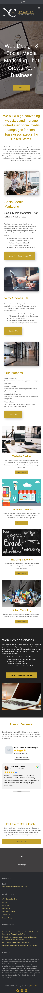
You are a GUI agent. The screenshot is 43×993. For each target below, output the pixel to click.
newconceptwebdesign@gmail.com (14, 886)
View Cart (7, 914)
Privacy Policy (7, 918)
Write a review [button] (22, 757)
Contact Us (6, 908)
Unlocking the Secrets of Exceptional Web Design (19, 945)
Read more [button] (8, 786)
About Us (5, 905)
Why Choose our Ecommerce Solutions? (16, 942)
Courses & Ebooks (8, 911)
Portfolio (5, 902)
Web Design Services (9, 899)
